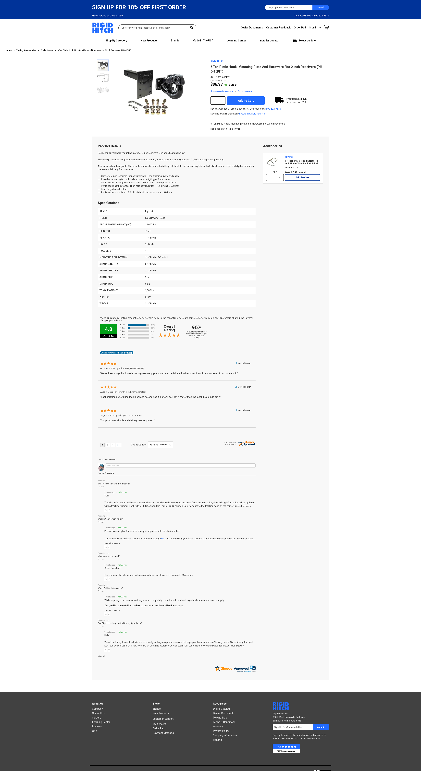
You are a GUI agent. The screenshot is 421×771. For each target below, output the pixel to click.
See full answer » (243, 506)
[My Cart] (326, 27)
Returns (217, 739)
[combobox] (157, 27)
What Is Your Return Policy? (110, 519)
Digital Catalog (221, 708)
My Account (159, 724)
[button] (103, 77)
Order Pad (300, 27)
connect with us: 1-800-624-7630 (311, 15)
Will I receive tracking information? (114, 483)
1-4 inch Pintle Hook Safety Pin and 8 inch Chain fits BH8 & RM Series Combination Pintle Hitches (301, 162)
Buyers (289, 157)
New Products (161, 713)
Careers (96, 717)
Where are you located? (109, 556)
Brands (157, 708)
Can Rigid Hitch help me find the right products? (120, 623)
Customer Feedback (278, 27)
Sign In (313, 27)
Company (97, 708)
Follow (101, 487)
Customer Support (163, 718)
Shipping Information (225, 735)
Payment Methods (163, 732)
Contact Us (98, 713)
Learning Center (101, 722)
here (163, 538)
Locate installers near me (252, 113)
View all (101, 656)
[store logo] (102, 27)
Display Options (139, 444)
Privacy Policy (221, 731)
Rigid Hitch (217, 61)
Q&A (94, 731)
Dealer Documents (251, 27)
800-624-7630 (273, 108)
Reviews (97, 726)
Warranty (218, 726)
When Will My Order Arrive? (110, 588)
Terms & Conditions (224, 722)
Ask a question (245, 91)
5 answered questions (221, 91)
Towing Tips (220, 717)
